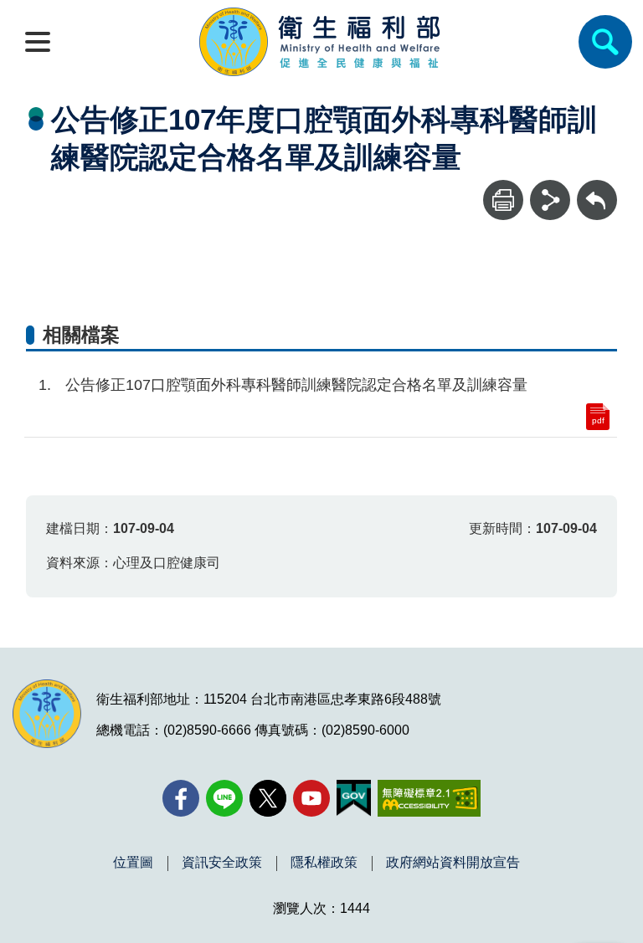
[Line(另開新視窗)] (224, 798)
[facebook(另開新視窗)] (180, 798)
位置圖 (133, 862)
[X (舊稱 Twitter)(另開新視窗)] (267, 798)
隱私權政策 (324, 862)
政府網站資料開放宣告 (453, 862)
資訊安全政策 (222, 862)
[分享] (550, 200)
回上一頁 (597, 188)
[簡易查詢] (605, 42)
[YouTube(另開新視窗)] (311, 798)
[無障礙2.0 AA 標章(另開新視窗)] (429, 798)
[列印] (503, 200)
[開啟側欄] (37, 42)
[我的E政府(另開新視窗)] (354, 798)
